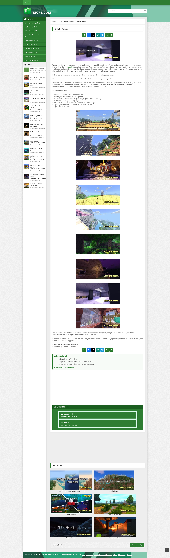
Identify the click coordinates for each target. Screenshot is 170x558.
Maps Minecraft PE (31, 44)
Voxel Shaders (71, 514)
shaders (71, 67)
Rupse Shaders (71, 538)
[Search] (145, 11)
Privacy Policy (122, 555)
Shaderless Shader (115, 538)
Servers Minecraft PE (31, 41)
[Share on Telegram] (102, 35)
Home (27, 2)
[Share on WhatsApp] (98, 35)
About (83, 555)
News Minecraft (30, 56)
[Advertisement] (97, 387)
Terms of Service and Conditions (103, 555)
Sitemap (129, 555)
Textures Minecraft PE (32, 48)
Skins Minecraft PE (31, 31)
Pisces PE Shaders (115, 514)
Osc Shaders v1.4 (114, 491)
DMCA (115, 555)
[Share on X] (93, 35)
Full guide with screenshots (63, 367)
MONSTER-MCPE (57, 22)
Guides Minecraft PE (31, 60)
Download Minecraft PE (32, 23)
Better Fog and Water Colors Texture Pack (71, 491)
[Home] (42, 11)
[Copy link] (107, 35)
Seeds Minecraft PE (31, 52)
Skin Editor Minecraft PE (32, 36)
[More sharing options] (111, 35)
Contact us (89, 555)
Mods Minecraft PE (31, 27)
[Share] (84, 35)
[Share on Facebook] (89, 35)
